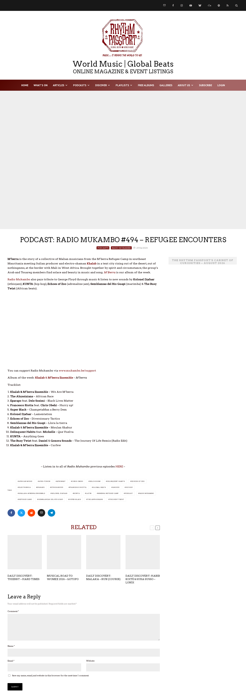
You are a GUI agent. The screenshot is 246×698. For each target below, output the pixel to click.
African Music (25, 481)
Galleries (165, 85)
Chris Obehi (77, 481)
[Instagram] (181, 5)
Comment (13, 611)
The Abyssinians (95, 499)
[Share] (11, 513)
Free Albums (146, 85)
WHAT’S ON (41, 85)
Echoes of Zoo (138, 481)
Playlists (122, 85)
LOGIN (221, 85)
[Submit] (31, 513)
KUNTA (77, 493)
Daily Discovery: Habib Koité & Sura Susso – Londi (143, 579)
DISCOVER (101, 85)
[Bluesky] (199, 5)
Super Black (75, 499)
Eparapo (41, 487)
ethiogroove (57, 487)
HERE (119, 466)
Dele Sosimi (95, 481)
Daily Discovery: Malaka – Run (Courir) (103, 577)
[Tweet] (21, 513)
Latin (89, 493)
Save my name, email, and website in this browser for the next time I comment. (50, 675)
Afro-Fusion (44, 481)
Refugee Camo (25, 499)
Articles (58, 85)
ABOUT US (184, 85)
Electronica (25, 487)
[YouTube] (190, 5)
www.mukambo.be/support (77, 370)
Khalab (91, 263)
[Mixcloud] (209, 5)
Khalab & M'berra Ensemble (32, 493)
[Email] (41, 513)
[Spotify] (218, 5)
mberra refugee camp (108, 493)
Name (11, 646)
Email (11, 661)
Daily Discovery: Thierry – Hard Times (23, 577)
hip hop (129, 487)
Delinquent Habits (116, 481)
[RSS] (227, 5)
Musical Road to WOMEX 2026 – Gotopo (63, 577)
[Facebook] (173, 5)
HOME (24, 85)
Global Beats (99, 487)
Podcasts (79, 85)
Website (90, 661)
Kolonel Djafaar (59, 493)
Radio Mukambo (121, 248)
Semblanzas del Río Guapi (50, 499)
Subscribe (205, 85)
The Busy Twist (117, 499)
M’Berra (109, 272)
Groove (116, 487)
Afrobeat (61, 481)
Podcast (129, 493)
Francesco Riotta (78, 487)
